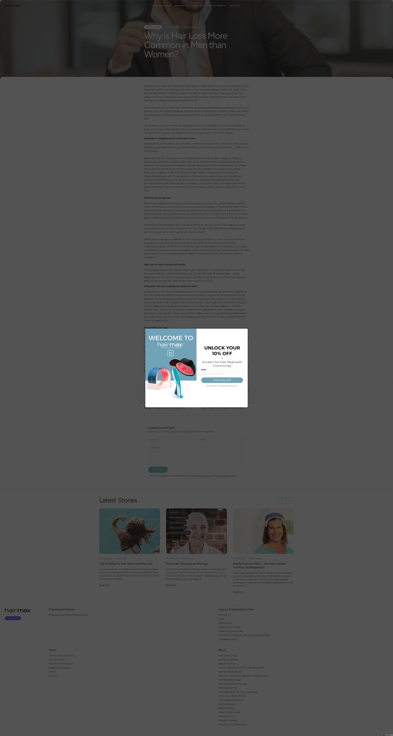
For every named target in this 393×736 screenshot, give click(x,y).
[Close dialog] (148, 332)
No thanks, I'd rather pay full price (222, 386)
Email (203, 370)
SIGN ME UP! (222, 380)
